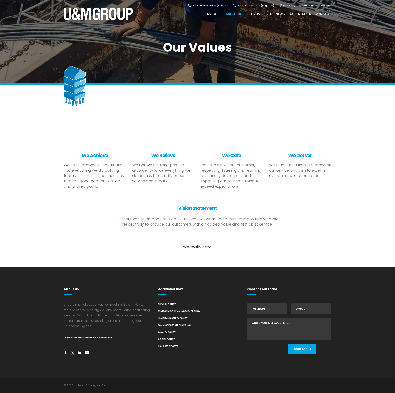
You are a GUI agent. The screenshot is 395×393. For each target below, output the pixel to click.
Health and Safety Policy (173, 318)
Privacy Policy (167, 304)
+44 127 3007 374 (249, 5)
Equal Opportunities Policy (174, 325)
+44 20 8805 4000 (204, 5)
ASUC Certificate (168, 346)
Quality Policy (167, 332)
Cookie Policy (166, 339)
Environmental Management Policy (179, 311)
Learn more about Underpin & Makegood (88, 337)
